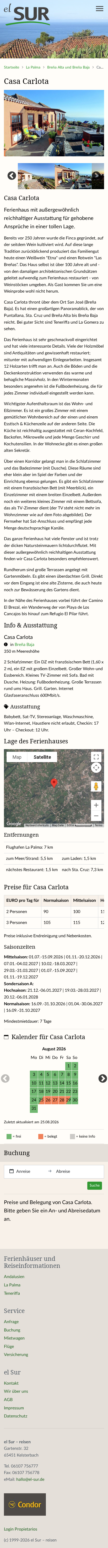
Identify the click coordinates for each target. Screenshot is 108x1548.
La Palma (33, 67)
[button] (54, 783)
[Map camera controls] (96, 767)
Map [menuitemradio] (17, 757)
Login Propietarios (20, 1529)
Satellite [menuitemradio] (42, 757)
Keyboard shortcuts (37, 825)
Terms (98, 825)
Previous (12, 176)
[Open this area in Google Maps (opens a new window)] (14, 824)
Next (96, 176)
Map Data (58, 825)
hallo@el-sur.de (30, 1479)
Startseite (12, 67)
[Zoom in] (96, 805)
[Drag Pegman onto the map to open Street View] (96, 786)
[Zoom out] (96, 816)
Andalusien (14, 1277)
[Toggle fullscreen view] (96, 757)
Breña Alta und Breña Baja (69, 67)
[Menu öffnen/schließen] (99, 8)
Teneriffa (12, 1293)
